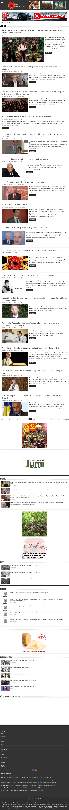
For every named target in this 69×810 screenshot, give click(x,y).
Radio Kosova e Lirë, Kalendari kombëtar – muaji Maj (23, 680)
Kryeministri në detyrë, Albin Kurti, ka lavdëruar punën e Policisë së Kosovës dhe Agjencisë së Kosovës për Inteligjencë (29, 782)
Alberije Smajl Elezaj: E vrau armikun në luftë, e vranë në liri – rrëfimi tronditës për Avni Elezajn (32, 489)
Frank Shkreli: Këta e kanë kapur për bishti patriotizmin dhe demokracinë (30, 348)
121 (26, 419)
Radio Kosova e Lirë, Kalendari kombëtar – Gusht (22, 660)
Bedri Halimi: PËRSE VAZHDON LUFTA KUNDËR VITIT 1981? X (24, 579)
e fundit (58, 419)
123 (34, 419)
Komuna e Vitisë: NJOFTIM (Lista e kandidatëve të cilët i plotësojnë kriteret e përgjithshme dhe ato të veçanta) (36, 619)
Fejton (2, 754)
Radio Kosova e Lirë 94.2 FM (34, 798)
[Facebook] (33, 770)
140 (47, 419)
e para (2, 419)
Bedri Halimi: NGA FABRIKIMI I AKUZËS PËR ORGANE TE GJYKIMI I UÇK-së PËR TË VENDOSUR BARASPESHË (26, 777)
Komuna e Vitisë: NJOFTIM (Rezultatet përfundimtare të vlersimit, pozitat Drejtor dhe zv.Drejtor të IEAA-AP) (35, 606)
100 (13, 419)
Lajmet (15, 96)
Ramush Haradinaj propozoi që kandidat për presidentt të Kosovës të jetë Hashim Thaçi (22, 790)
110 (17, 419)
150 (51, 419)
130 (44, 419)
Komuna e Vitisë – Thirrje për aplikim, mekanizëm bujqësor (24, 612)
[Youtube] (36, 770)
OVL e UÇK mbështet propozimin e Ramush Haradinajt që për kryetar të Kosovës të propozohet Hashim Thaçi (27, 780)
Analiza (11, 35)
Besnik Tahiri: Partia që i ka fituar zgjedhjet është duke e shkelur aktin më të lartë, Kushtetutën (23, 787)
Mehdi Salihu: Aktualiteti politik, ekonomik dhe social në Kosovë (27, 117)
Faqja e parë (4, 731)
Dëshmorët (3, 736)
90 (9, 419)
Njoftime (3, 762)
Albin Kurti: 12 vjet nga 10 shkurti (15, 205)
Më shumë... (48, 52)
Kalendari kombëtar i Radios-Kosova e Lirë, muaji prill (23, 686)
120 (23, 419)
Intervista (3, 741)
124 (38, 419)
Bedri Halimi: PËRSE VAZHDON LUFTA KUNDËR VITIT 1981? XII (25, 565)
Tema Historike (4, 746)
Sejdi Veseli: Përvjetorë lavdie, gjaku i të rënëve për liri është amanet (28, 275)
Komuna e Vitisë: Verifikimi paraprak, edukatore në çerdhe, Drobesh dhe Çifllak (29, 592)
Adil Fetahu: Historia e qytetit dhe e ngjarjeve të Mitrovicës (25, 228)
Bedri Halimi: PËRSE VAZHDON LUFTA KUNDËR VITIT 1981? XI (25, 572)
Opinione (3, 759)
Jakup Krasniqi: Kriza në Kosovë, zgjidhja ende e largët (23, 182)
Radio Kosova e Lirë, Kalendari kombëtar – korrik (22, 667)
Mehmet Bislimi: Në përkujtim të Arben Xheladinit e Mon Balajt (26, 159)
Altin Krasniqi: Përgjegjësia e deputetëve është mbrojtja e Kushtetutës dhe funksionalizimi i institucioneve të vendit (28, 785)
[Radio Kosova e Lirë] (34, 5)
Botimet (2, 752)
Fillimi (2, 23)
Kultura (2, 744)
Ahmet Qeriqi (4, 757)
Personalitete (4, 749)
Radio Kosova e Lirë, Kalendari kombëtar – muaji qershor (24, 674)
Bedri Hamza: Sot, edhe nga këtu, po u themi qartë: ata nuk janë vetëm (17, 793)
